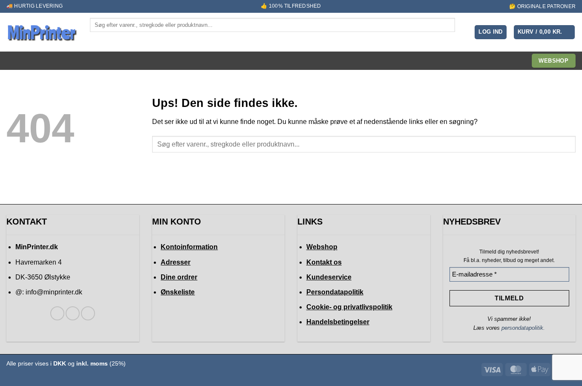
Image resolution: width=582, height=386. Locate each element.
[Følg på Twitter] (73, 313)
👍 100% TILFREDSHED (291, 6)
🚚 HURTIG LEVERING (34, 6)
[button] (491, 32)
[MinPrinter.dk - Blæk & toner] (41, 32)
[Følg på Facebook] (57, 313)
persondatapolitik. (523, 328)
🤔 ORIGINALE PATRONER (542, 6)
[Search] (97, 39)
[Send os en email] (88, 313)
